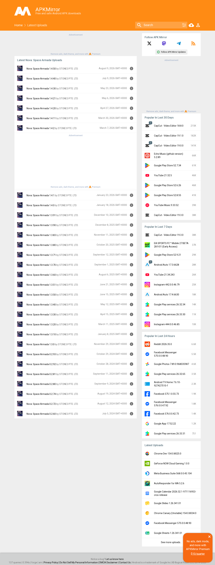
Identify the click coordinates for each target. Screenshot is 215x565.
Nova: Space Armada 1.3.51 (41, 284)
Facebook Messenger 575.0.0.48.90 (172, 523)
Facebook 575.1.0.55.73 (166, 393)
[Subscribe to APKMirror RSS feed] (193, 44)
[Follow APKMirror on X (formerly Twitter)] (149, 44)
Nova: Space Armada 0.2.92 (41, 364)
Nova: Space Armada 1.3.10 (41, 334)
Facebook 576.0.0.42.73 (166, 413)
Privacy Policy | (52, 562)
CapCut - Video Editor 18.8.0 (168, 125)
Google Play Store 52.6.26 (167, 185)
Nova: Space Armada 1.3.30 (41, 314)
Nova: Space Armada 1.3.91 (41, 215)
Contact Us (125, 562)
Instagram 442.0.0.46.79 (167, 284)
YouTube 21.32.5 (163, 175)
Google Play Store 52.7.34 (167, 165)
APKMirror (47, 9)
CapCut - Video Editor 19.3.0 (168, 215)
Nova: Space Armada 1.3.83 (41, 235)
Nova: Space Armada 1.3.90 (41, 225)
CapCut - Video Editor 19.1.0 (168, 135)
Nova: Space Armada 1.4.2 (40, 128)
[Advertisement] (75, 44)
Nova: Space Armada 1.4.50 (41, 68)
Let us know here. (115, 559)
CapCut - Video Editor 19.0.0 (168, 145)
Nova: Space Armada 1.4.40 (41, 78)
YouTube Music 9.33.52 (166, 205)
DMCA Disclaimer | (109, 562)
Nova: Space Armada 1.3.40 (41, 304)
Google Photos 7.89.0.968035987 (171, 364)
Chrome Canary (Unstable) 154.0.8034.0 (175, 513)
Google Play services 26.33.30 (169, 314)
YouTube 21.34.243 (164, 274)
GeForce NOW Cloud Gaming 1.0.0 (171, 463)
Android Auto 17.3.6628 (166, 264)
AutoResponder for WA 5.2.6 (169, 483)
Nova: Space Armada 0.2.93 (41, 354)
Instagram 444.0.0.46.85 (167, 324)
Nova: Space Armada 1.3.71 (41, 255)
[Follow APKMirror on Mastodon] (164, 44)
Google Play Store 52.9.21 (167, 254)
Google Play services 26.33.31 (169, 433)
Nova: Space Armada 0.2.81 (41, 374)
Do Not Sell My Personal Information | (79, 562)
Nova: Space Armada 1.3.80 (41, 245)
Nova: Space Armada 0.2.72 (41, 404)
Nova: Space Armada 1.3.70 (41, 265)
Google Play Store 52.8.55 (167, 195)
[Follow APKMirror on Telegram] (179, 44)
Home (18, 25)
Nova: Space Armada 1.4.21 (41, 98)
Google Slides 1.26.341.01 (167, 503)
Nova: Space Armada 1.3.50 (41, 294)
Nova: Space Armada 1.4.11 (41, 118)
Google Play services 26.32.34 (169, 304)
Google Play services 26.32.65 (169, 374)
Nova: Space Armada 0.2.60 (41, 414)
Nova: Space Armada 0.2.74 (41, 394)
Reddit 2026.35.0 (163, 344)
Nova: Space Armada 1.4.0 (40, 205)
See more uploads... (171, 542)
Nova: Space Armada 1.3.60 (41, 274)
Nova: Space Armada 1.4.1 (40, 195)
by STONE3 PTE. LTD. (67, 68)
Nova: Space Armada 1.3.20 (41, 324)
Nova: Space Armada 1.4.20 (41, 108)
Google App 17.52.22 (165, 423)
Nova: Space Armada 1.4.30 (41, 88)
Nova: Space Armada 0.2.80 (41, 384)
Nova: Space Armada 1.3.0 (40, 344)
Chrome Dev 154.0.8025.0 (167, 453)
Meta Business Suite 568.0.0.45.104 (173, 473)
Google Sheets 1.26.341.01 (168, 533)
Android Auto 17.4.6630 (166, 294)
